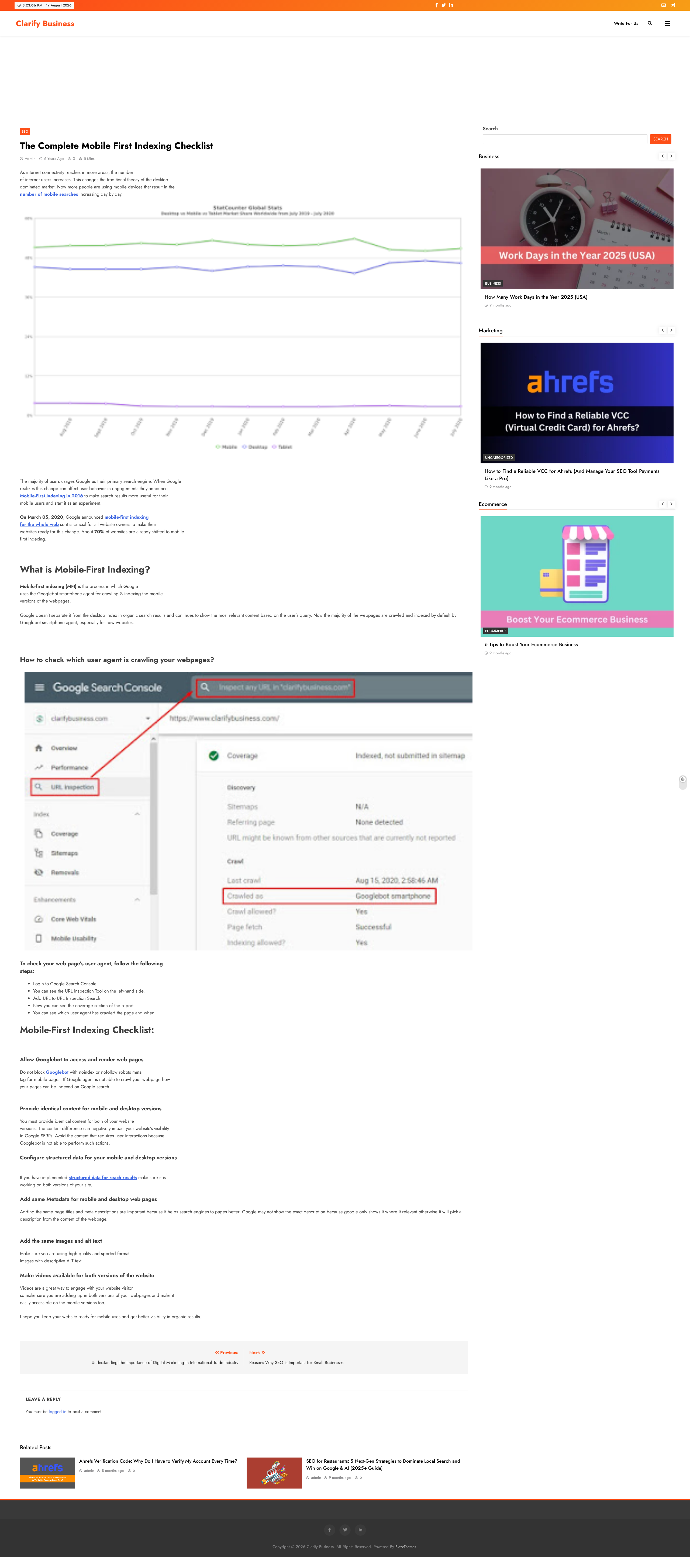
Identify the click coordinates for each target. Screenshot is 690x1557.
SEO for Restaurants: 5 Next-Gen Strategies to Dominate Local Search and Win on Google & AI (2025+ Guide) (576, 474)
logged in (57, 1411)
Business (493, 283)
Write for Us (626, 23)
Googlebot (58, 1072)
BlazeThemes (405, 1546)
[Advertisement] (345, 79)
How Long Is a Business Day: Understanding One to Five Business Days (564, 297)
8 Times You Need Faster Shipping (523, 644)
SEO (25, 131)
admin (30, 158)
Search (490, 128)
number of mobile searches (49, 194)
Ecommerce (495, 630)
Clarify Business (45, 23)
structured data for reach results (103, 1177)
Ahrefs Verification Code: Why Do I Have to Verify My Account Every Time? (158, 1461)
